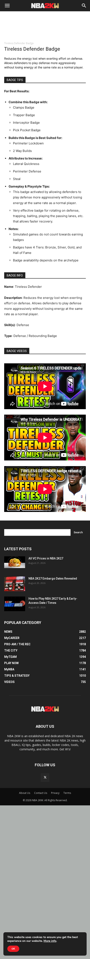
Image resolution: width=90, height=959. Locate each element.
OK (13, 948)
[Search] (84, 5)
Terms (67, 793)
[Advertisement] (45, 31)
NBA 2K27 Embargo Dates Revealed (52, 578)
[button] (7, 5)
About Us (24, 793)
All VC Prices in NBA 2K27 (45, 558)
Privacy (55, 793)
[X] (45, 777)
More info (50, 941)
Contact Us (40, 793)
